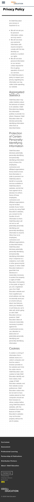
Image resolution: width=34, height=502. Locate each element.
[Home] (17, 4)
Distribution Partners (9, 461)
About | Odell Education (10, 466)
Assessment (5, 447)
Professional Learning (9, 451)
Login (3, 482)
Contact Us (7, 473)
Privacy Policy (5, 476)
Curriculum (5, 442)
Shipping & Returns (6, 478)
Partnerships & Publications (11, 456)
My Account (4, 480)
